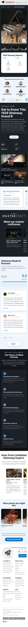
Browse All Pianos (19, 563)
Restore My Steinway (8, 567)
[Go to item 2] (10, 44)
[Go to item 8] (17, 44)
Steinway (9, 7)
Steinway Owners (19, 584)
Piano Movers (18, 593)
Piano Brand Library (8, 599)
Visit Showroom (7, 572)
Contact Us (22, 555)
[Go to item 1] (9, 44)
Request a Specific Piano (14, 539)
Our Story (17, 591)
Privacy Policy (6, 609)
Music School (18, 597)
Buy (22, 2)
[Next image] (24, 26)
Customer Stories (19, 580)
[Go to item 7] (16, 44)
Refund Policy (12, 609)
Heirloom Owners (19, 585)
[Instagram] (22, 552)
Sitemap (8, 610)
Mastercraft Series (7, 580)
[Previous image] (4, 26)
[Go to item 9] (18, 44)
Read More (14, 137)
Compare (5, 585)
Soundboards (6, 584)
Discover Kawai (7, 601)
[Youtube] (25, 552)
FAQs (4, 595)
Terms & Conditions (19, 609)
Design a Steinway (7, 570)
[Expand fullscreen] (24, 40)
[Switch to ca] (6, 621)
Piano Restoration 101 (8, 582)
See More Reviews (13, 344)
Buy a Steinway (7, 565)
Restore (18, 2)
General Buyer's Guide (8, 593)
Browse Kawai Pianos (18, 565)
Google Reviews (19, 582)
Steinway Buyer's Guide (9, 591)
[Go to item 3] (11, 44)
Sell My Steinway (7, 568)
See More (5, 308)
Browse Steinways (20, 574)
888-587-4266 (23, 549)
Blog (4, 597)
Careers (4, 610)
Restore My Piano (7, 563)
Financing (17, 595)
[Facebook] (19, 552)
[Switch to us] (4, 621)
